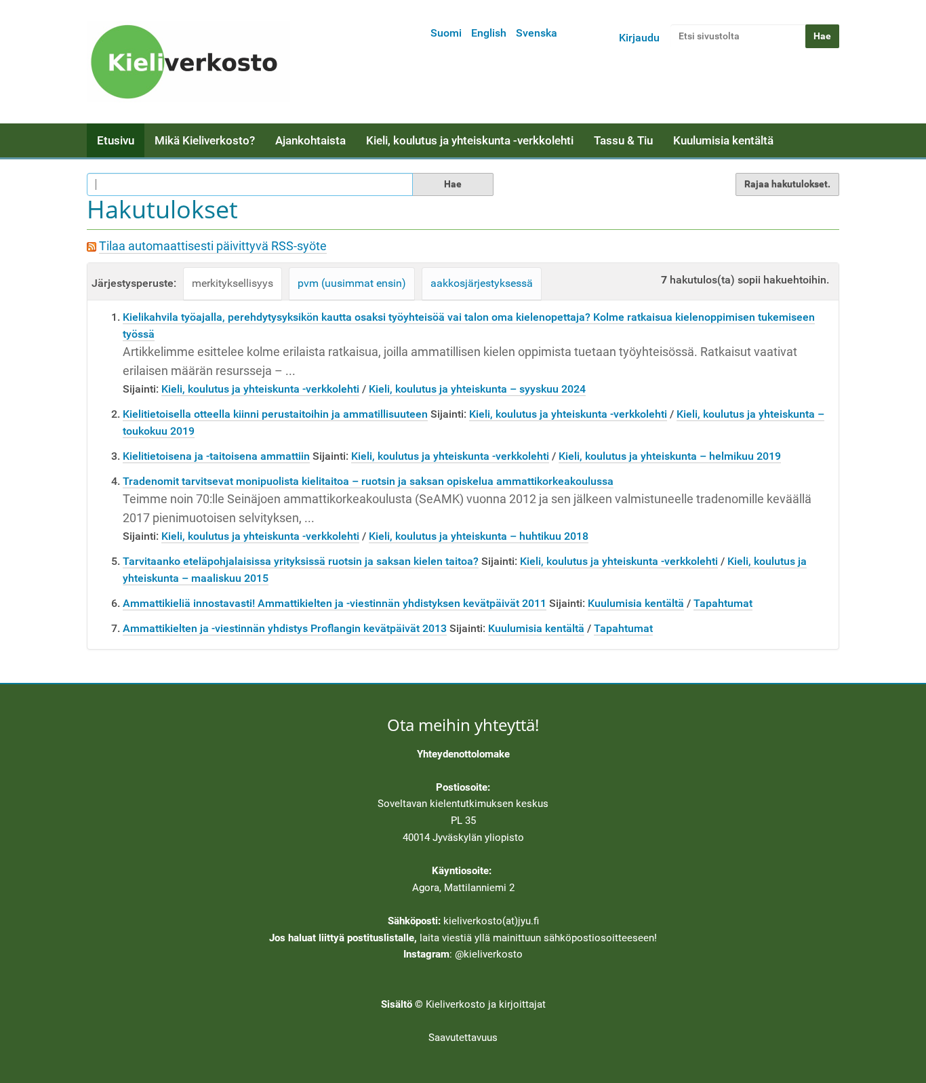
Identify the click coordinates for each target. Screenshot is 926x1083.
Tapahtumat (722, 603)
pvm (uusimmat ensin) (352, 283)
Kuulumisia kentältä (723, 140)
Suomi (446, 32)
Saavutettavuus (463, 1037)
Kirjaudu (639, 37)
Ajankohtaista (310, 140)
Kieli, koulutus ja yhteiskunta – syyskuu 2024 (477, 388)
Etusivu (115, 140)
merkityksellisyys (232, 283)
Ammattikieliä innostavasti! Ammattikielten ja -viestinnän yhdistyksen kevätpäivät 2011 (334, 603)
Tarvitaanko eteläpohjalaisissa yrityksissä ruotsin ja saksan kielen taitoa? (301, 561)
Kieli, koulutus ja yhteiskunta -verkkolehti (469, 140)
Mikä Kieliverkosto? (205, 140)
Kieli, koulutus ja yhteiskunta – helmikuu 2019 (670, 456)
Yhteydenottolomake (463, 754)
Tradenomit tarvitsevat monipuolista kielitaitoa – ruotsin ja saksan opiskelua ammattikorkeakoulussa (368, 481)
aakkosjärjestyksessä (481, 283)
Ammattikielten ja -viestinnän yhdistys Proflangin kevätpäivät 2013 (285, 628)
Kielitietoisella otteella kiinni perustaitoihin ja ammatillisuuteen (275, 414)
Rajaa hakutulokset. (787, 183)
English (488, 32)
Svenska (536, 32)
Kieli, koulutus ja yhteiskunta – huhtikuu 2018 (478, 536)
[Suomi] (188, 61)
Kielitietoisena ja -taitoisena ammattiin (216, 456)
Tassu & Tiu (623, 140)
